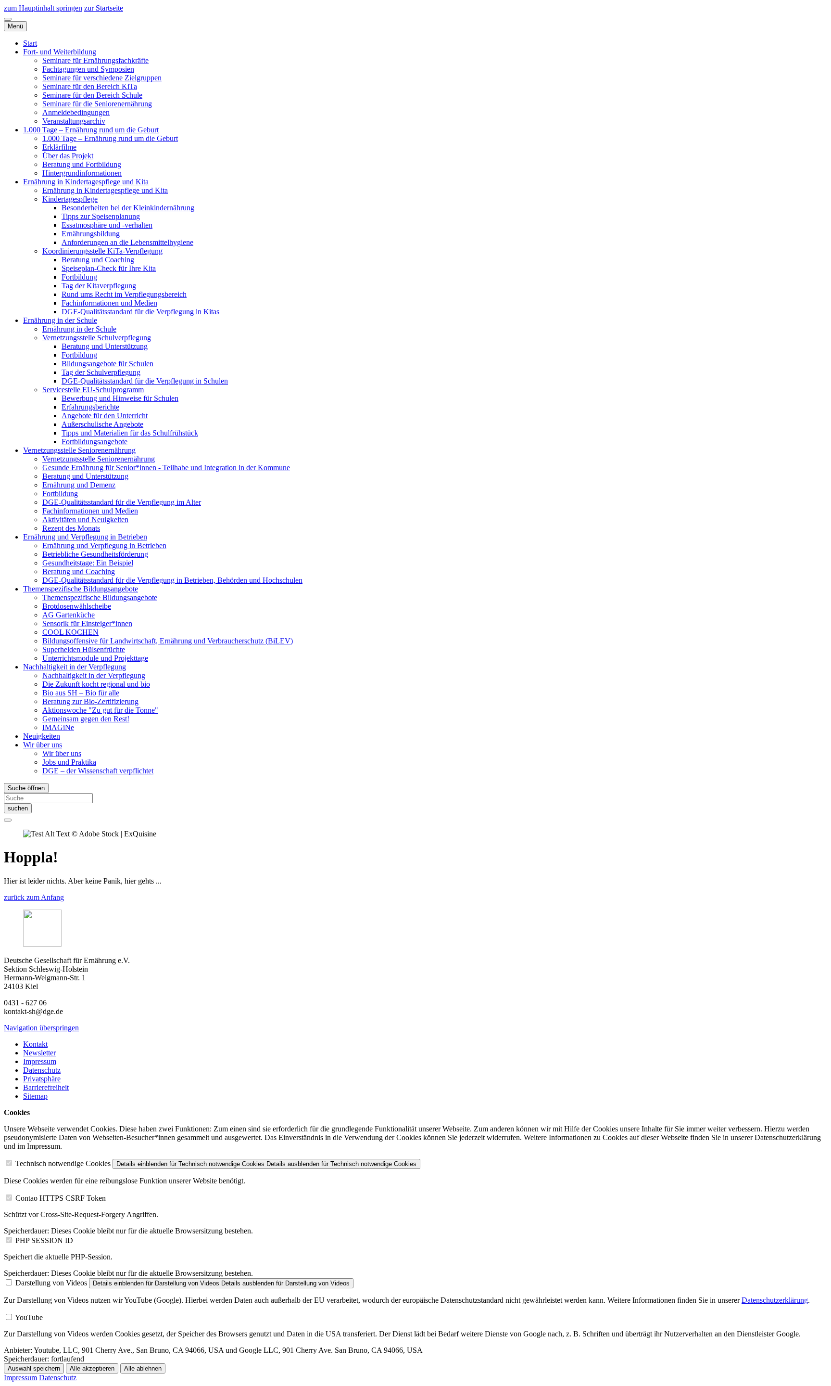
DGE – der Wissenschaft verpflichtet (97, 771)
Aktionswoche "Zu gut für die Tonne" (100, 710)
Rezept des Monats (71, 528)
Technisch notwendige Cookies (63, 1163)
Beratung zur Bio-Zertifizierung (90, 701)
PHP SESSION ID (44, 1240)
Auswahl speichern (34, 1368)
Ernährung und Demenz (78, 485)
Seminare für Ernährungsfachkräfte (95, 60)
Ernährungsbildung (91, 234)
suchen (18, 808)
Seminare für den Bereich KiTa (89, 86)
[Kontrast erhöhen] (8, 19)
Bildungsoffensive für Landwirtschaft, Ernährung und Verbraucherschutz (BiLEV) (167, 641)
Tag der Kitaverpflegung (99, 286)
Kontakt (35, 1044)
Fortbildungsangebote (94, 441)
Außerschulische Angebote (102, 424)
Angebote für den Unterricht (105, 415)
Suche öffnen (26, 788)
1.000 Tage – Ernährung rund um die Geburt (91, 130)
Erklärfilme (59, 147)
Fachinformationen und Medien (109, 303)
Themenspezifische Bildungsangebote (80, 589)
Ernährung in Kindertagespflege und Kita (86, 182)
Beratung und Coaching (98, 260)
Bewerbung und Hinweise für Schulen (120, 398)
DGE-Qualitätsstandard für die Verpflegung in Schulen (145, 381)
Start (30, 43)
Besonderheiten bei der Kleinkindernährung (128, 208)
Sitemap (35, 1096)
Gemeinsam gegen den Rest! (85, 719)
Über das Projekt (67, 156)
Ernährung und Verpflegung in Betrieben (85, 537)
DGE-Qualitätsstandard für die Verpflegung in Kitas (140, 312)
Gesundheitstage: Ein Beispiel (87, 563)
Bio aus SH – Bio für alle (80, 693)
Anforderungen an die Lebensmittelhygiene (127, 242)
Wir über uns (42, 745)
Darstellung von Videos (51, 1283)
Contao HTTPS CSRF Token (60, 1198)
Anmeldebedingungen (76, 112)
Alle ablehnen (143, 1368)
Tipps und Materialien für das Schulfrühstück (130, 433)
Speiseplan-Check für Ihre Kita (109, 268)
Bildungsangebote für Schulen (107, 363)
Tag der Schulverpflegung (101, 372)
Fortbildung (79, 277)
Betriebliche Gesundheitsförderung (95, 554)
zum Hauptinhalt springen (43, 8)
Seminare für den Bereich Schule (92, 95)
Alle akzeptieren (92, 1368)
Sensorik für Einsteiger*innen (87, 623)
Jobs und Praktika (69, 762)
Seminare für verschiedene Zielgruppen (102, 78)
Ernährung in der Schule (60, 320)
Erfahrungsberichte (90, 407)
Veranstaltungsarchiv (73, 121)
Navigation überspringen (41, 1028)
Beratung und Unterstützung (105, 346)
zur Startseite (103, 8)
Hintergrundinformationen (82, 173)
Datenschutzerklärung (775, 1300)
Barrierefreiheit (46, 1087)
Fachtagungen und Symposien (88, 69)
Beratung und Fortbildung (81, 164)
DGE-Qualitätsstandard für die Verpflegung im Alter (121, 502)
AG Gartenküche (68, 615)
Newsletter (39, 1053)
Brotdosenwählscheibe (76, 606)
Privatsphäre (42, 1079)
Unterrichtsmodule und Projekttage (95, 658)
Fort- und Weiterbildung (59, 52)
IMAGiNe (58, 727)
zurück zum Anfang (34, 897)
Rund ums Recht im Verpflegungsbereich (124, 294)
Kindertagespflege (70, 199)
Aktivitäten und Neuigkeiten (85, 519)
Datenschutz (42, 1070)
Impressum (39, 1061)
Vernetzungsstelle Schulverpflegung (96, 338)
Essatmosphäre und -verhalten (107, 225)
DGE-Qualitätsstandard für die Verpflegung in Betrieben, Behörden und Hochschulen (172, 580)
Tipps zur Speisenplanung (101, 216)
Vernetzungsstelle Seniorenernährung (79, 450)
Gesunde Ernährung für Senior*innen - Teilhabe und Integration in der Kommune (166, 467)
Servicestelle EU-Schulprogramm (93, 389)
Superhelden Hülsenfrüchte (83, 649)
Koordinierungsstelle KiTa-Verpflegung (102, 251)
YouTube (29, 1317)
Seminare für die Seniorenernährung (97, 104)
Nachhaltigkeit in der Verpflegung (74, 667)
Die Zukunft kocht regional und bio (96, 684)
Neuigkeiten (41, 736)
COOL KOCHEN (70, 632)
